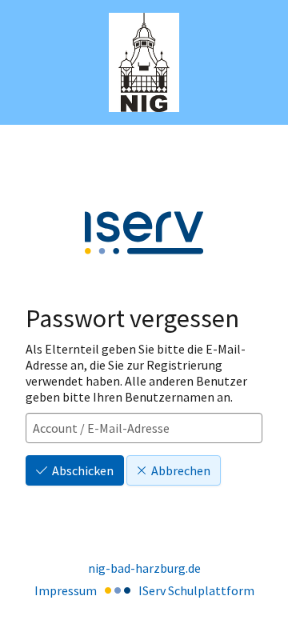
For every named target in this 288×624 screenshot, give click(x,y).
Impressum (65, 590)
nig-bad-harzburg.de (144, 568)
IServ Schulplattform (196, 590)
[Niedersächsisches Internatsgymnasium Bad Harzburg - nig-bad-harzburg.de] (144, 63)
